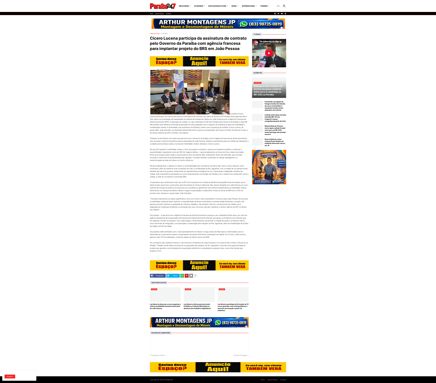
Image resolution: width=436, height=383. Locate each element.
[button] (279, 6)
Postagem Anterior (158, 355)
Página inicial (155, 33)
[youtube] (282, 13)
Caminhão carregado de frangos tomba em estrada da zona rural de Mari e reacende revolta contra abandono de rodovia (275, 106)
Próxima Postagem (240, 355)
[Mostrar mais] (195, 276)
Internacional (248, 6)
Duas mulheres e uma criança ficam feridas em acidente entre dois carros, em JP (275, 142)
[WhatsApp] (182, 276)
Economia (198, 6)
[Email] (191, 276)
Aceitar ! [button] (10, 376)
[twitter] (278, 13)
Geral (234, 6)
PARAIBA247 (168, 380)
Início (151, 13)
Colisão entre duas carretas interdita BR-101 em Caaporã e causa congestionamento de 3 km (275, 118)
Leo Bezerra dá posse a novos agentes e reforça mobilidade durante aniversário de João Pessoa (165, 306)
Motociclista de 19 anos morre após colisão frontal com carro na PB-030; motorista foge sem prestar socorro (275, 130)
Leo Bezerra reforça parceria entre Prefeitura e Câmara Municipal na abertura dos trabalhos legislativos (197, 306)
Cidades (164, 33)
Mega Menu (184, 6)
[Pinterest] (187, 276)
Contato (168, 13)
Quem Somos (159, 13)
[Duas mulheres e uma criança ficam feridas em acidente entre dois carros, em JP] (257, 142)
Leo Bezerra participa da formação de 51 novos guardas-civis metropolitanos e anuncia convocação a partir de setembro (233, 307)
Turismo (264, 6)
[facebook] (275, 13)
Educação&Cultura (217, 6)
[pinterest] (285, 13)
